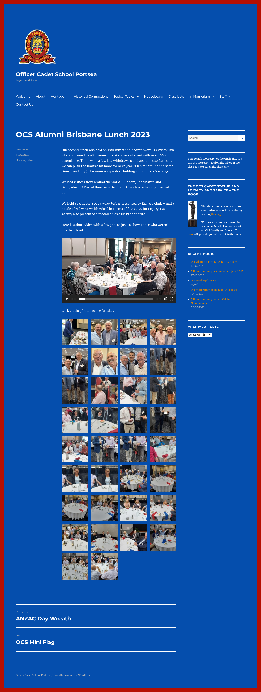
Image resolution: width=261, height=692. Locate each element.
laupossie (22, 149)
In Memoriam (199, 96)
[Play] (67, 299)
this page (216, 214)
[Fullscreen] (171, 299)
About (40, 96)
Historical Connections (91, 96)
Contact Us (24, 104)
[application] (119, 270)
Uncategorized (25, 160)
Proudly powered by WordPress (73, 675)
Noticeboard (153, 96)
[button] (119, 270)
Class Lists (176, 96)
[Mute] (165, 299)
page (191, 234)
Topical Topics (124, 96)
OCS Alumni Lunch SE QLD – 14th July (214, 262)
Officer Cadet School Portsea (56, 74)
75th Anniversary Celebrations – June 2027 (217, 271)
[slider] (116, 299)
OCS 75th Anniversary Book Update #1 (214, 290)
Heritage (57, 96)
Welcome (23, 96)
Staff (223, 96)
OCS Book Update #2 (203, 280)
